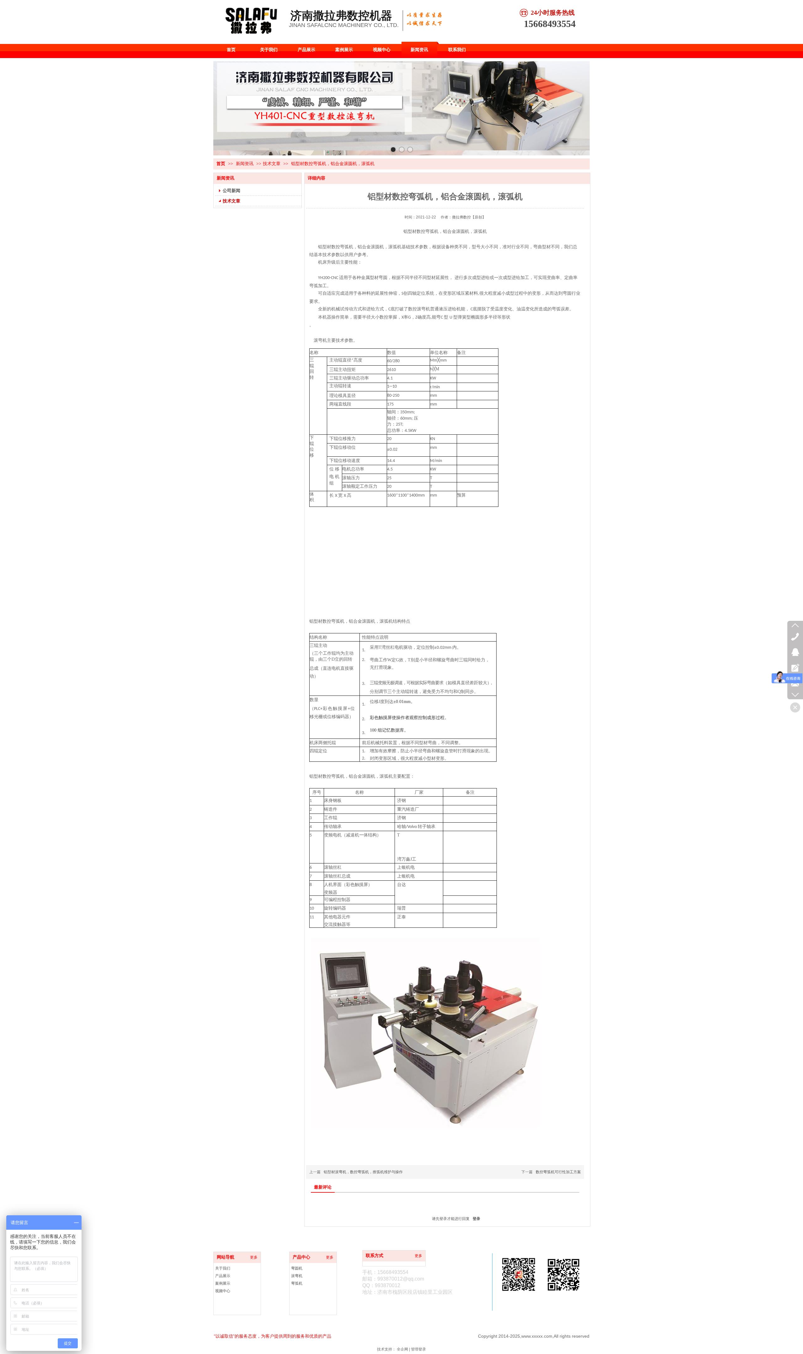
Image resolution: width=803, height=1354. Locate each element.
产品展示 (222, 1276)
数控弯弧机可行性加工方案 (558, 1172)
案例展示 (222, 1283)
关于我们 (222, 1268)
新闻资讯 (245, 163)
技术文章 (271, 163)
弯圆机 (296, 1268)
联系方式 (374, 1255)
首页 (220, 163)
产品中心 (301, 1257)
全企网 (402, 1349)
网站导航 (225, 1257)
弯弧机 (296, 1283)
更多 (254, 1257)
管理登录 (418, 1349)
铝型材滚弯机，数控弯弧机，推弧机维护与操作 (363, 1172)
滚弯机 (296, 1276)
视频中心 (222, 1291)
